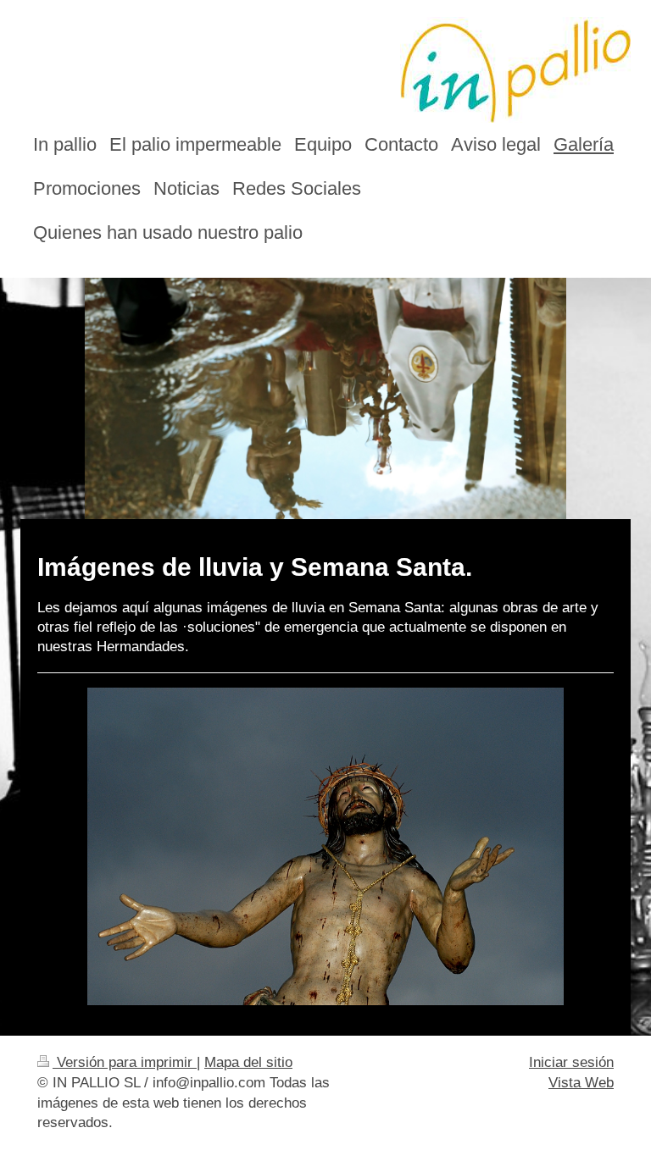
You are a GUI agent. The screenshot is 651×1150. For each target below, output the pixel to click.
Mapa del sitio (248, 1062)
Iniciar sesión (571, 1062)
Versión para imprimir (125, 1062)
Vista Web (581, 1083)
